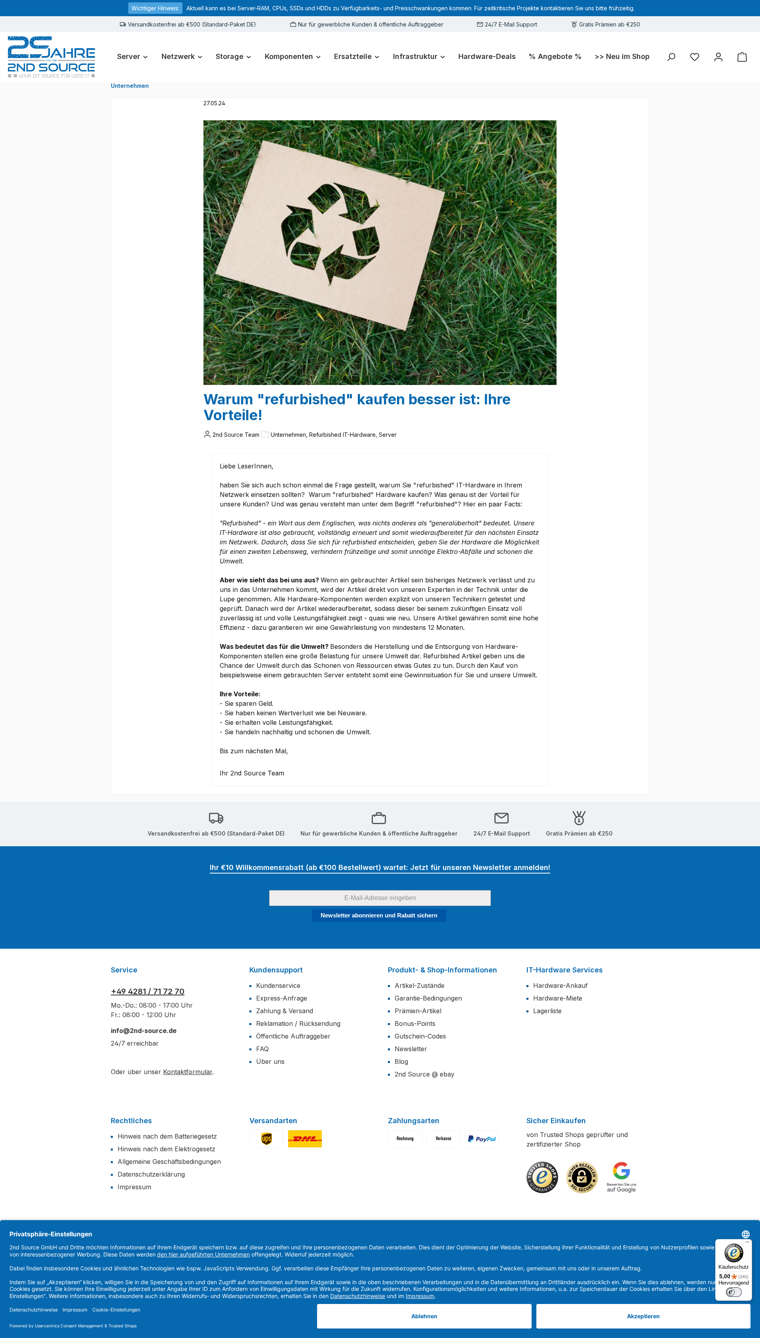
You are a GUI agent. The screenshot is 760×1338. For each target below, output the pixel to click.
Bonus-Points (415, 1023)
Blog (401, 1061)
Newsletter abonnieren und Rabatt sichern (379, 915)
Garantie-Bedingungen (428, 998)
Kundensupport (276, 970)
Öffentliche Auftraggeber (293, 1036)
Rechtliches (131, 1120)
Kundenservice (278, 985)
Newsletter (411, 1049)
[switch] (734, 1292)
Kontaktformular (187, 1072)
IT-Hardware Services (564, 970)
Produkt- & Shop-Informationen (442, 970)
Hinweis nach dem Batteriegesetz (167, 1136)
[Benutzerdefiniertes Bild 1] (266, 1139)
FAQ (262, 1049)
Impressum (134, 1187)
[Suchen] (671, 57)
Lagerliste (547, 1011)
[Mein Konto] (718, 57)
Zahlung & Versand (284, 1011)
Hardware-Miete (557, 998)
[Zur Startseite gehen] (51, 57)
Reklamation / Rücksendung (298, 1023)
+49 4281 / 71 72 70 (147, 991)
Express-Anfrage (281, 998)
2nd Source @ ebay (424, 1074)
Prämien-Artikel (418, 1011)
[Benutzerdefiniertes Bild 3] (482, 1139)
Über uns (270, 1061)
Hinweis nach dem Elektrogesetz (166, 1149)
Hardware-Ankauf (560, 985)
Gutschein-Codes (420, 1036)
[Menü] (747, 1244)
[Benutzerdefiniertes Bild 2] (305, 1139)
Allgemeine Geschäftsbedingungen (169, 1162)
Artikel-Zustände (420, 985)
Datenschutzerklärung (151, 1174)
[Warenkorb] (742, 57)
